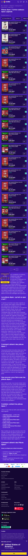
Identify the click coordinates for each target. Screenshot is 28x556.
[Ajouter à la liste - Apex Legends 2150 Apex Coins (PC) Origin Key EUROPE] (25, 182)
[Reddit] (22, 505)
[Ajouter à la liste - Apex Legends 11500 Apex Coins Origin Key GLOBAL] (25, 195)
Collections (3, 485)
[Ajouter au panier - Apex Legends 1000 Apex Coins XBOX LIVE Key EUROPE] (24, 141)
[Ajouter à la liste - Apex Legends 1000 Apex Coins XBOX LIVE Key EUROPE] (25, 133)
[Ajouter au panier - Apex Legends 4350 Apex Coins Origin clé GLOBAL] (24, 67)
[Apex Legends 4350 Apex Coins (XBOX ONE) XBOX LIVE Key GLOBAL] (14, 125)
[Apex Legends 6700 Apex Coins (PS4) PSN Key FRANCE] (14, 26)
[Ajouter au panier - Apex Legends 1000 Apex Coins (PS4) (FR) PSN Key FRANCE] (24, 55)
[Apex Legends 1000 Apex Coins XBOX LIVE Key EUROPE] (14, 137)
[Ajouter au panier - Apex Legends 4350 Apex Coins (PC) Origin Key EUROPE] (24, 227)
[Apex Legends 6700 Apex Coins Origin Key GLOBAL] (14, 174)
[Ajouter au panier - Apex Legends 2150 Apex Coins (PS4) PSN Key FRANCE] (24, 43)
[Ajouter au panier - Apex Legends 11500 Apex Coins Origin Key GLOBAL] (24, 203)
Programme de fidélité (5, 487)
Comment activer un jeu (18, 485)
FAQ (15, 484)
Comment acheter (4, 484)
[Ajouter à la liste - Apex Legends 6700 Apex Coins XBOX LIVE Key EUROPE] (25, 256)
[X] (17, 505)
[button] (17, 269)
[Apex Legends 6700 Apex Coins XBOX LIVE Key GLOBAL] (14, 149)
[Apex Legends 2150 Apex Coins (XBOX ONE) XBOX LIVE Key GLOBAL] (14, 113)
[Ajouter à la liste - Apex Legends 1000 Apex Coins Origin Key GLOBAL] (25, 84)
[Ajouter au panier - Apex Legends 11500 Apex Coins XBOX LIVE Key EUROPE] (24, 252)
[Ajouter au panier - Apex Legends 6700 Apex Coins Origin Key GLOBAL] (24, 178)
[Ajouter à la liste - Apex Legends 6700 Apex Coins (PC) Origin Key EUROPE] (25, 96)
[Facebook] (15, 505)
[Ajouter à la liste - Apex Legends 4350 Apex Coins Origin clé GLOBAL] (25, 59)
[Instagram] (19, 505)
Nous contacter (4, 475)
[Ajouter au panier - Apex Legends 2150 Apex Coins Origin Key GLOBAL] (24, 240)
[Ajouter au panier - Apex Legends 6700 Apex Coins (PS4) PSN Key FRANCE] (24, 30)
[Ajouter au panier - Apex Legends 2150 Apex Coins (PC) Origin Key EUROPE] (24, 190)
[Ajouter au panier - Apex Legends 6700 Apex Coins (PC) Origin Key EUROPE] (24, 104)
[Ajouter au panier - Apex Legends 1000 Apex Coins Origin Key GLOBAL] (24, 92)
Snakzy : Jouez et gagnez (6, 499)
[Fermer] (26, 541)
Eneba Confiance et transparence (7, 478)
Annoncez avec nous (5, 506)
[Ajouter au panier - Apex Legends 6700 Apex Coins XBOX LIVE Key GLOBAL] (24, 153)
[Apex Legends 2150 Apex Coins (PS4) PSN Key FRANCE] (14, 39)
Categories (11, 5)
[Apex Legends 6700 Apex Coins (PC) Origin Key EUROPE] (14, 100)
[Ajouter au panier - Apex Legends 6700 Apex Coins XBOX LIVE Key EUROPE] (24, 264)
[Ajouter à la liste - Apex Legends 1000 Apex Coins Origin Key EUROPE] (25, 158)
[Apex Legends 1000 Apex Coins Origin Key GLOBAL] (14, 88)
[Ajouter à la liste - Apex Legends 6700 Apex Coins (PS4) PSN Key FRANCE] (25, 22)
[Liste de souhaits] (20, 2)
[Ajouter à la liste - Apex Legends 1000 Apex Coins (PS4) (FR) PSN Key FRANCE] (25, 47)
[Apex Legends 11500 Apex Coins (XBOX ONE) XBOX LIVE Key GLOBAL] (14, 76)
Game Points (4, 7)
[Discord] (20, 505)
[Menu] (2, 2)
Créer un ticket (17, 487)
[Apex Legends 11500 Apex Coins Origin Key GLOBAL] (14, 199)
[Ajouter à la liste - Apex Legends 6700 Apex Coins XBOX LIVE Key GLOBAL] (25, 145)
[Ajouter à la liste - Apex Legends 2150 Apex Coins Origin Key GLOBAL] (25, 231)
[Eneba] (7, 2)
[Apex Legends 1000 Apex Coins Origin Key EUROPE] (14, 162)
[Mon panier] (23, 2)
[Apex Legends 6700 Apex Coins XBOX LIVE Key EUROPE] (14, 260)
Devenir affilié (3, 497)
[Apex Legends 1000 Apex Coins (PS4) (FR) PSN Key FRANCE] (14, 51)
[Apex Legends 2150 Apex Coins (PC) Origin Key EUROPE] (14, 186)
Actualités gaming (4, 494)
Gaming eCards (18, 5)
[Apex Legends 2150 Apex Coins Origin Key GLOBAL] (14, 236)
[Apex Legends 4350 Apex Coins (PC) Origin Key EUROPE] (14, 223)
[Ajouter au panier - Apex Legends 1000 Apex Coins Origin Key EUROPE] (24, 166)
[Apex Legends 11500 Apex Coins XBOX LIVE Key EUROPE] (14, 248)
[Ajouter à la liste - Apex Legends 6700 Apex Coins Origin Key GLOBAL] (25, 170)
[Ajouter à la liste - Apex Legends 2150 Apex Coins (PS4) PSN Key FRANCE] (25, 34)
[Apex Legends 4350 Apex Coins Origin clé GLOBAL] (14, 63)
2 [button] (14, 269)
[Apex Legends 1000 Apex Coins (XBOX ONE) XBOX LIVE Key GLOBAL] (14, 211)
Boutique (6, 5)
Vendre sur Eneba (4, 504)
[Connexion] (26, 2)
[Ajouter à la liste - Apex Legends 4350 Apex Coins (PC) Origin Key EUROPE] (25, 219)
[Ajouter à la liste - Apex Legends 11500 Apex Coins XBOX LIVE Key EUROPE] (25, 244)
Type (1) (17, 18)
